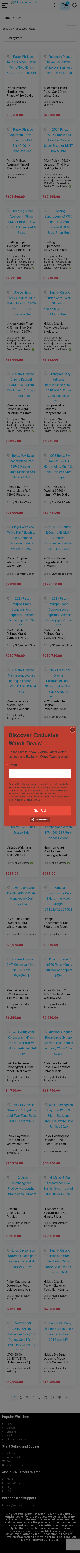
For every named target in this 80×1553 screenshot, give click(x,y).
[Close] (72, 729)
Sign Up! (40, 810)
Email (13, 765)
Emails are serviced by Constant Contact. (39, 798)
